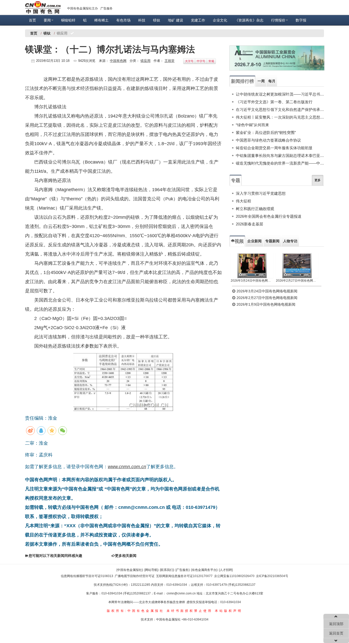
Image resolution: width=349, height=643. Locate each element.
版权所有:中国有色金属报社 (135, 611)
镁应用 (145, 61)
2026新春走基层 (249, 224)
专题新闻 (272, 241)
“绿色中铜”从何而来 (252, 125)
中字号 (201, 61)
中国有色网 (118, 61)
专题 (235, 180)
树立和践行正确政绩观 (255, 208)
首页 (32, 20)
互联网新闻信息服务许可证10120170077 (184, 576)
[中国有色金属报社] (130, 570)
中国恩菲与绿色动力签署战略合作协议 (268, 140)
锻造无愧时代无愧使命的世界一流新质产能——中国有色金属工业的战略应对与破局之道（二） (280, 163)
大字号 (189, 61)
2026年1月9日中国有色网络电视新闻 (265, 304)
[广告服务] (182, 570)
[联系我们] (167, 570)
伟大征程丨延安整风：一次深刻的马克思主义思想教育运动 (280, 117)
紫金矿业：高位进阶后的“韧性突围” (266, 132)
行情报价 (278, 20)
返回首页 (336, 633)
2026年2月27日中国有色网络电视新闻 (297, 280)
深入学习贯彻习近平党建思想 (261, 193)
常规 (211, 61)
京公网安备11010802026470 (234, 576)
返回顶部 (336, 624)
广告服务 (106, 8)
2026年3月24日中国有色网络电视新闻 (252, 280)
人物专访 (290, 241)
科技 (141, 20)
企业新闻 (254, 241)
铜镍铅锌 (68, 20)
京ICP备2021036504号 (272, 576)
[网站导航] (151, 570)
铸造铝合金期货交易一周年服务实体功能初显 (274, 148)
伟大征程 (243, 201)
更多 (318, 180)
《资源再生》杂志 (249, 20)
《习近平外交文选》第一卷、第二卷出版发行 (274, 102)
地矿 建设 (175, 20)
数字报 (301, 20)
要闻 (47, 20)
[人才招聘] (226, 570)
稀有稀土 (101, 20)
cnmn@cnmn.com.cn (181, 593)
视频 (239, 241)
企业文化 (220, 20)
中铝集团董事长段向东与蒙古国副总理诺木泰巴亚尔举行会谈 (280, 155)
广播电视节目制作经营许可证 (135, 576)
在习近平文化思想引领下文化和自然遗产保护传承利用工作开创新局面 (280, 109)
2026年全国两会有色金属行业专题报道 (268, 216)
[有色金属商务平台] (204, 570)
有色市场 (123, 20)
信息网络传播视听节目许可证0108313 (87, 576)
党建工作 (198, 20)
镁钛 (156, 20)
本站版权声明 (228, 611)
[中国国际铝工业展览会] (276, 58)
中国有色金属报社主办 (82, 8)
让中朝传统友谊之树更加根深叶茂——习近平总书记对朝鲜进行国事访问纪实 (280, 94)
